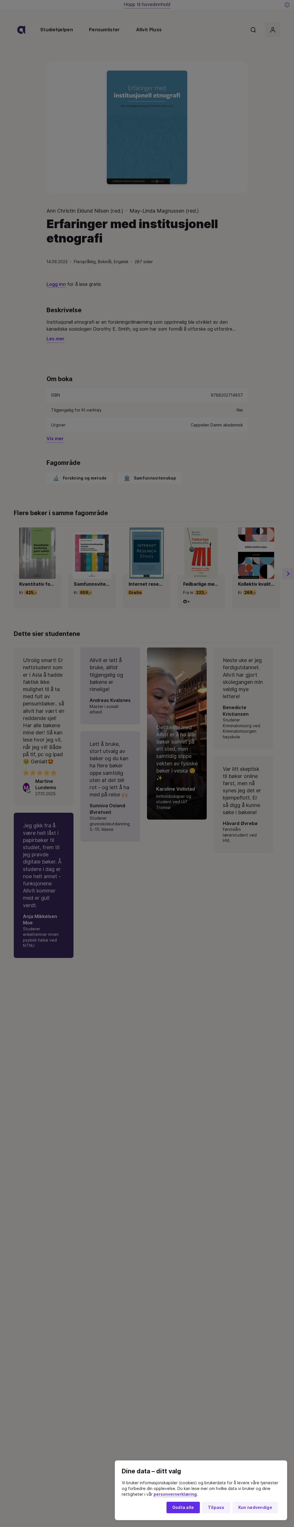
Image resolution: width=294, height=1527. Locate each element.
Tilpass (216, 1507)
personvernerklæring (175, 1494)
